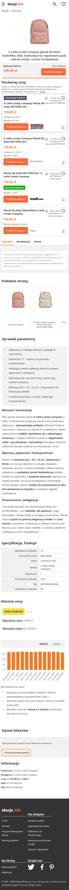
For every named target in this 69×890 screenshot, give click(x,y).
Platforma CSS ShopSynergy (35, 833)
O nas (4, 820)
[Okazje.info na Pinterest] (52, 867)
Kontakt (6, 826)
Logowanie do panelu (38, 826)
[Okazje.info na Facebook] (42, 867)
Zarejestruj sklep (36, 820)
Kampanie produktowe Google (39, 842)
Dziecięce (16, 10)
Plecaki (5, 10)
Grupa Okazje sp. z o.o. (26, 881)
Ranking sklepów (10, 840)
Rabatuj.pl (7, 872)
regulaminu (17, 884)
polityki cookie (34, 884)
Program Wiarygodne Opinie (12, 833)
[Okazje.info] (16, 4)
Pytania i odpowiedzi (38, 849)
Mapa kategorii (9, 866)
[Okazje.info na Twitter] (31, 867)
